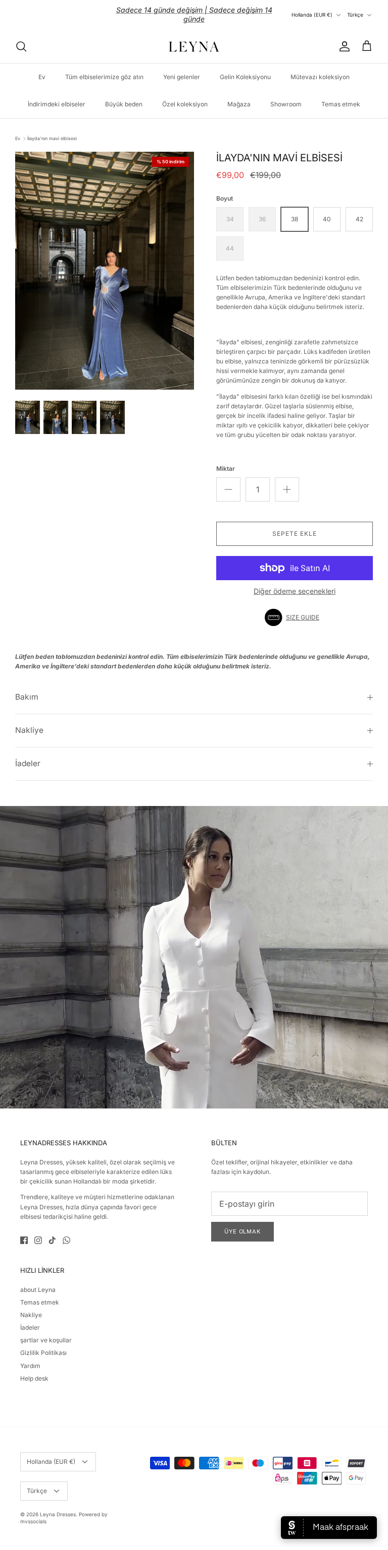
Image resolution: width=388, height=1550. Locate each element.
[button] (294, 609)
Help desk (34, 1370)
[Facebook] (24, 1231)
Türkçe (355, 11)
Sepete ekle (294, 525)
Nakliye (29, 722)
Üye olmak (242, 1222)
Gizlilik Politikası (43, 1344)
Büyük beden (123, 95)
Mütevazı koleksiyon (320, 68)
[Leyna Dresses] (194, 37)
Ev (41, 68)
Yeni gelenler (181, 68)
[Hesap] (342, 38)
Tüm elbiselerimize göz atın (104, 68)
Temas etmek (340, 95)
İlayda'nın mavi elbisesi (52, 130)
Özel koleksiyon (185, 95)
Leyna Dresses (58, 1506)
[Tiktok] (52, 1231)
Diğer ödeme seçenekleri (294, 583)
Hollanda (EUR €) (312, 11)
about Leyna (38, 1281)
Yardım (30, 1357)
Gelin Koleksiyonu (245, 68)
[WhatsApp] (66, 1231)
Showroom (286, 95)
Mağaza (239, 95)
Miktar (225, 460)
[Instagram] (38, 1231)
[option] (104, 263)
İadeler (27, 755)
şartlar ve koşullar (46, 1331)
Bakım (26, 689)
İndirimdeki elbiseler (56, 95)
